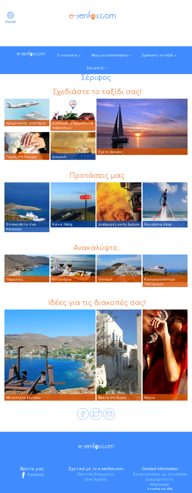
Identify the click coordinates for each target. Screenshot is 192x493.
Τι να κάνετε (69, 55)
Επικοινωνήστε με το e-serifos (160, 473)
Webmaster (159, 484)
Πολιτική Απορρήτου (96, 473)
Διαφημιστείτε (160, 479)
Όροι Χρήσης (95, 479)
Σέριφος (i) (97, 67)
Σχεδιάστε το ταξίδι (159, 55)
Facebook (35, 474)
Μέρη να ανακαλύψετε (111, 55)
